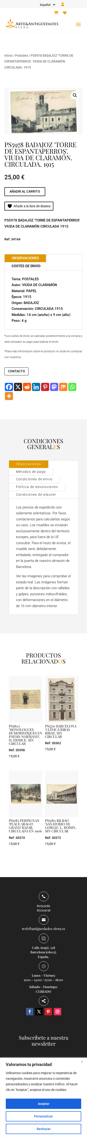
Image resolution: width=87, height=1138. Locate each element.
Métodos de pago (31, 472)
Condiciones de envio (34, 479)
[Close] (82, 1061)
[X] (18, 387)
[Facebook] (9, 387)
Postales (21, 55)
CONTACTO (16, 371)
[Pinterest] (45, 387)
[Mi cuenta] (62, 4)
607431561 (43, 905)
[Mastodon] (54, 387)
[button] (75, 95)
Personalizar (43, 1116)
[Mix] (63, 387)
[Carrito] (56, 13)
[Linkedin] (36, 387)
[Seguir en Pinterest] (48, 1011)
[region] (43, 1098)
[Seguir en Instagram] (57, 1011)
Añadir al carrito (25, 191)
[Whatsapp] (72, 387)
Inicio (8, 55)
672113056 (43, 910)
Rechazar (44, 1129)
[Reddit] (27, 387)
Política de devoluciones (37, 487)
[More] (9, 396)
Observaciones (28, 464)
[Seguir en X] (39, 1011)
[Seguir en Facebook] (29, 1011)
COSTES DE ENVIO (26, 266)
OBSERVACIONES (25, 258)
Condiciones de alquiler (36, 494)
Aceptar (43, 1104)
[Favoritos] (65, 13)
